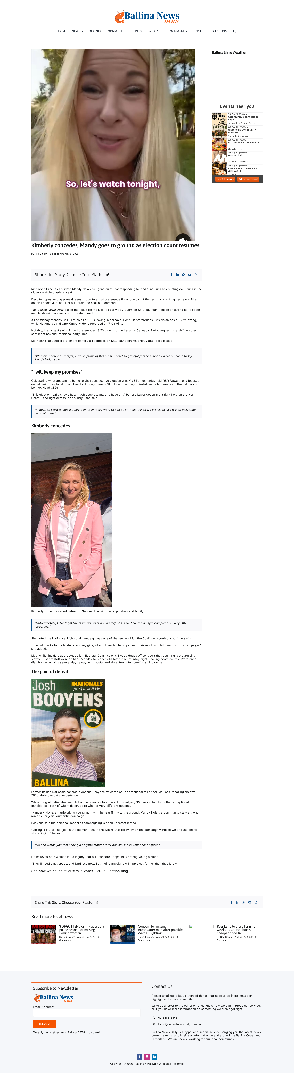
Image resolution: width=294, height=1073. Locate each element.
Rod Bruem (41, 253)
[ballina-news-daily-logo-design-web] (147, 10)
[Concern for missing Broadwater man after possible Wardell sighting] (122, 934)
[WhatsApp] (183, 274)
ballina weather (237, 94)
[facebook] (139, 1057)
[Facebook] (171, 274)
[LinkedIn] (178, 274)
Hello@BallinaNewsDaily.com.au (179, 1024)
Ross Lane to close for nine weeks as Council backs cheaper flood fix (236, 929)
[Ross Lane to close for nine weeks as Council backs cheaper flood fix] (201, 934)
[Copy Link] (196, 274)
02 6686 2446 (167, 1017)
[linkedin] (154, 1057)
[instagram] (147, 1057)
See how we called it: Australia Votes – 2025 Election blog (79, 871)
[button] (234, 31)
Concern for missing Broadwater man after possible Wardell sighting (160, 929)
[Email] (190, 274)
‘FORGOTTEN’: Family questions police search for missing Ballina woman (81, 929)
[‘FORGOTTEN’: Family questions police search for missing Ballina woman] (43, 934)
